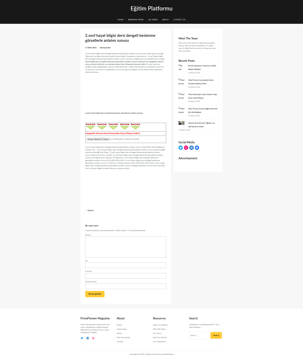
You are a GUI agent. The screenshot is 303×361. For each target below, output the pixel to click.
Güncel (90, 210)
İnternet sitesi (91, 282)
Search (216, 335)
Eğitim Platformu (152, 8)
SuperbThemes (168, 354)
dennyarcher (105, 48)
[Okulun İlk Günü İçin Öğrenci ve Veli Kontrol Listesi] (182, 123)
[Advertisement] (126, 91)
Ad (86, 261)
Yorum (88, 235)
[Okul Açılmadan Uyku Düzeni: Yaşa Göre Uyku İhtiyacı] (182, 96)
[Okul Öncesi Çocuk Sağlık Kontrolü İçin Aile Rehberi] (182, 110)
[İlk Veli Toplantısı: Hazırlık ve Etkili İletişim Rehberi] (182, 67)
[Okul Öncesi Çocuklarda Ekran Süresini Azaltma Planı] (182, 81)
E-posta (88, 271)
